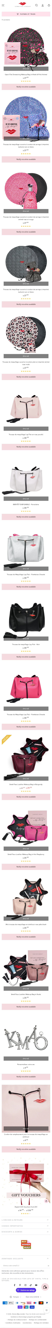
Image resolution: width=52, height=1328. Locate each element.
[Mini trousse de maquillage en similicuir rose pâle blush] (26, 899)
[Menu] (3, 5)
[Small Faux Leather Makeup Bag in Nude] (26, 969)
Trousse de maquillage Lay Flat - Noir (26, 644)
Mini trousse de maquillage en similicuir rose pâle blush (26, 924)
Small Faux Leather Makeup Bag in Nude (26, 994)
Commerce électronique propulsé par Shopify (26, 1317)
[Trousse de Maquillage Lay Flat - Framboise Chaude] (26, 549)
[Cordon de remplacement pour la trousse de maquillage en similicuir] (26, 1109)
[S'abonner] (48, 1265)
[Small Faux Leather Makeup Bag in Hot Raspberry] (26, 829)
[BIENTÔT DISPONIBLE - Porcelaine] (26, 479)
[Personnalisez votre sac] (26, 1039)
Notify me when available (26, 87)
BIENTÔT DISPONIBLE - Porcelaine (26, 504)
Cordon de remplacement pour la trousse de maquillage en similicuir (26, 1135)
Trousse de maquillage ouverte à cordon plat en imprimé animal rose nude (26, 363)
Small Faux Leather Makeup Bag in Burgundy (26, 784)
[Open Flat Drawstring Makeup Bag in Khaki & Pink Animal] (26, 49)
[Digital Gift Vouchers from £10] (26, 1181)
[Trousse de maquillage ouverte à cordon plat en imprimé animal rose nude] (26, 336)
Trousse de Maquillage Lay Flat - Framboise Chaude (26, 575)
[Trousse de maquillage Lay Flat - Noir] (26, 619)
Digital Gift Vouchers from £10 (26, 1207)
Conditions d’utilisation (13, 1323)
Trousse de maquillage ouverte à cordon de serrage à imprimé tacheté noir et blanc (26, 145)
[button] (36, 5)
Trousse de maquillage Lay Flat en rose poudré (26, 435)
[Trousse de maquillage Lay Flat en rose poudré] (26, 409)
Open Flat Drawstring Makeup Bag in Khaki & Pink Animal (26, 75)
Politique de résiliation (41, 1323)
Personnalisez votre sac (26, 1064)
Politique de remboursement (17, 1320)
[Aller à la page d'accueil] (23, 5)
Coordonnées (27, 1323)
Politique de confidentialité (38, 1320)
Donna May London (18, 1314)
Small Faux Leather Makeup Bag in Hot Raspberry (26, 854)
